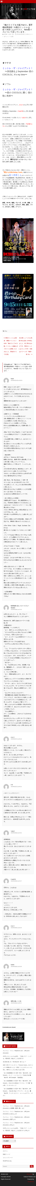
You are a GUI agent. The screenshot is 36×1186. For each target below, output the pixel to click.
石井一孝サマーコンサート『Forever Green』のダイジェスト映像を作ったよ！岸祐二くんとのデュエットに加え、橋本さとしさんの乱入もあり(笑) (18, 1067)
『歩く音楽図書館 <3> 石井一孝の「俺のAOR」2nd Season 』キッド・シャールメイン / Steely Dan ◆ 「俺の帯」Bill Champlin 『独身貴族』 (17, 1075)
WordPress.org (7, 1161)
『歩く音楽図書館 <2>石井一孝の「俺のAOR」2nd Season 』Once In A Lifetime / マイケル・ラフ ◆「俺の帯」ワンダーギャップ (17, 1083)
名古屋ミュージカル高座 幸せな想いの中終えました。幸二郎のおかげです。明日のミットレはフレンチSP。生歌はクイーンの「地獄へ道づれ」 (25, 346)
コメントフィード (8, 1157)
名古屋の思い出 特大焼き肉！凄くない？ (14, 1061)
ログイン (5, 1151)
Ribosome (29, 1174)
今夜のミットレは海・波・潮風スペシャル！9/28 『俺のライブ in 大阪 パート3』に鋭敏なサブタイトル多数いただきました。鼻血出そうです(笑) (11, 346)
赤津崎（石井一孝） (9, 34)
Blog (6, 331)
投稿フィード (6, 1154)
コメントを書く (10, 36)
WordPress (31, 1181)
